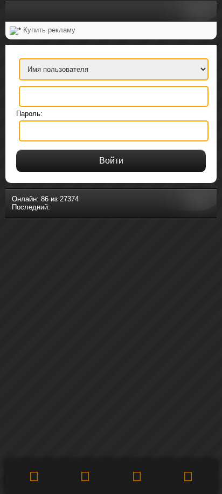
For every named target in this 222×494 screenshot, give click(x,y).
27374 (69, 199)
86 (44, 199)
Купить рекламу (49, 30)
